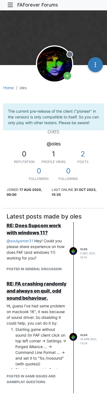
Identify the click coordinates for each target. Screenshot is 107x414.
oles (84, 249)
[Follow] (67, 76)
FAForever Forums (37, 5)
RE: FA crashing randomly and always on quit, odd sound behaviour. (37, 291)
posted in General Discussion (34, 269)
